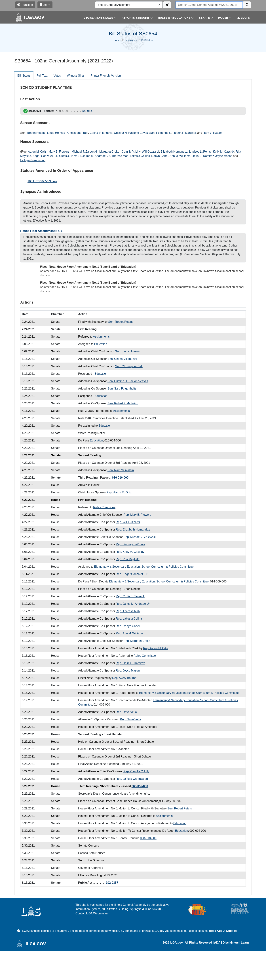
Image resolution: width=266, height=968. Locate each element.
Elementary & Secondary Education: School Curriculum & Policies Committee (144, 566)
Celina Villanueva (101, 132)
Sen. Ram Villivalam (120, 470)
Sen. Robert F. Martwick (122, 403)
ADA (217, 942)
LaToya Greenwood (32, 160)
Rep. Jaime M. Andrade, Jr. (133, 603)
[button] (97, 18)
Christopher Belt (77, 132)
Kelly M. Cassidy (223, 151)
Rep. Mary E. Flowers (137, 514)
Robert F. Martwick (185, 132)
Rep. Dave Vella (126, 712)
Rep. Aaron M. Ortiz (119, 492)
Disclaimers (231, 942)
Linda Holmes (56, 132)
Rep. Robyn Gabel (128, 626)
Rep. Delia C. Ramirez (130, 663)
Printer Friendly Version (106, 75)
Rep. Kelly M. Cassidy (130, 551)
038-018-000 (148, 838)
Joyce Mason (223, 155)
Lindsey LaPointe (200, 151)
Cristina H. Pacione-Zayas (131, 132)
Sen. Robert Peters (120, 321)
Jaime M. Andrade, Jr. (96, 155)
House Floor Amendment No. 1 (41, 230)
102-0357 (87, 110)
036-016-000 (120, 477)
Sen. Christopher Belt (129, 366)
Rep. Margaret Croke (136, 640)
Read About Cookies (223, 930)
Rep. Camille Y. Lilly (136, 771)
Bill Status (23, 75)
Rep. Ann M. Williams (129, 633)
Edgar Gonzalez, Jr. (45, 155)
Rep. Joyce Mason (128, 670)
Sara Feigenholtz (160, 132)
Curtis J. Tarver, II (70, 155)
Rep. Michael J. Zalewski (139, 536)
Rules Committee (104, 507)
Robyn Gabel (159, 155)
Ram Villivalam (212, 132)
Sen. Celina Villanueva (122, 358)
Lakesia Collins (140, 155)
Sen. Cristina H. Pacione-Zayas (127, 381)
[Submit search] (247, 4)
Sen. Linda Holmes (127, 351)
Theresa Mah (119, 155)
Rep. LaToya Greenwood (132, 778)
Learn (245, 942)
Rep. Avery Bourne (124, 677)
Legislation (131, 40)
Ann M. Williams (180, 155)
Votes (57, 75)
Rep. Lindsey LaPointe (130, 544)
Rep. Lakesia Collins (129, 618)
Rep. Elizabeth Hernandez (133, 529)
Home (116, 40)
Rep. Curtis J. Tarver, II (130, 596)
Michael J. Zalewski (84, 151)
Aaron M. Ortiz (37, 151)
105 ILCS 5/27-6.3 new (42, 181)
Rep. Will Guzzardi (128, 522)
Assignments (101, 336)
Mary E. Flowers (58, 151)
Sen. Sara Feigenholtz (121, 388)
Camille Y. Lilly (131, 151)
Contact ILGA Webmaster (91, 913)
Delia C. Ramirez (203, 155)
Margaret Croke (109, 151)
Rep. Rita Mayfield (128, 559)
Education (100, 344)
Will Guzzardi (150, 151)
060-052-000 (140, 786)
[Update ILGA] (167, 4)
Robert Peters (36, 132)
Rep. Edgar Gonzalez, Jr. (132, 574)
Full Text (42, 75)
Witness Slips (76, 75)
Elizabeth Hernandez (174, 151)
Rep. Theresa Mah (128, 611)
